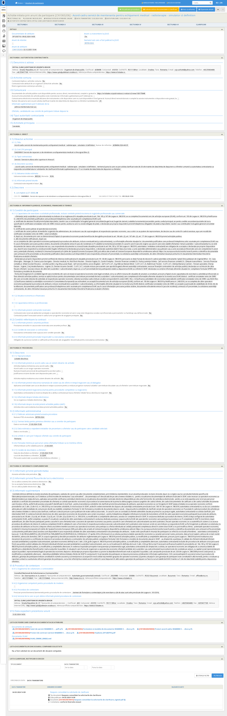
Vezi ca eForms (188, 9)
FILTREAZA (217, 675)
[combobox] (74, 667)
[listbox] (35, 667)
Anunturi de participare (34, 3)
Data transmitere (71, 664)
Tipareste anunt (206, 9)
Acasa (20, 3)
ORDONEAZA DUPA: (18, 680)
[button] (85, 667)
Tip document (16, 664)
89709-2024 (89, 43)
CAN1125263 (17, 49)
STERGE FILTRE (203, 675)
